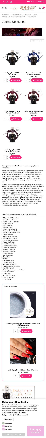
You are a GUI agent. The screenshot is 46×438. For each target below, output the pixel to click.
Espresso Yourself (8, 277)
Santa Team (6, 273)
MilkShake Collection (9, 251)
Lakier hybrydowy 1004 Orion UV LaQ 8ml (33, 112)
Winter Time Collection (10, 229)
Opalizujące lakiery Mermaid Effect (14, 270)
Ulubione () (41, 1)
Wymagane (8, 423)
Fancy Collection (8, 253)
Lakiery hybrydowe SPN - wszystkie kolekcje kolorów (19, 214)
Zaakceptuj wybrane (13, 434)
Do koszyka (16, 80)
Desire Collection (8, 260)
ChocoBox (6, 257)
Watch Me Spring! (8, 268)
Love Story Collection (9, 248)
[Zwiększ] (7, 79)
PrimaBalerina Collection (10, 240)
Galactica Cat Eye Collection (12, 231)
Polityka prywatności (21, 415)
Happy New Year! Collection (11, 266)
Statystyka (8, 426)
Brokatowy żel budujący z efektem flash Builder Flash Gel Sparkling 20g (23, 324)
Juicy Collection (8, 225)
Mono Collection (8, 223)
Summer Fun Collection (10, 238)
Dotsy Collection (8, 234)
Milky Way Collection (9, 244)
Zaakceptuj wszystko (35, 430)
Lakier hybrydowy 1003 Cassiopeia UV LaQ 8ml (12, 150)
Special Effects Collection (11, 221)
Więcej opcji (8, 419)
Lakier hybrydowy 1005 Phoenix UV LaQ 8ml (12, 112)
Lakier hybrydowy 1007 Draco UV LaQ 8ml (12, 73)
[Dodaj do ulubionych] (11, 70)
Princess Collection (9, 249)
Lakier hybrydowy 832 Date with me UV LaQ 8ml (23, 370)
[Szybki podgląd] (13, 70)
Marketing (8, 429)
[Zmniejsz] (7, 81)
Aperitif (5, 259)
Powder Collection (8, 272)
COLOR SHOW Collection (10, 218)
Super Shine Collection (10, 220)
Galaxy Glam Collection (10, 236)
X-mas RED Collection (10, 264)
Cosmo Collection (8, 262)
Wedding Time (7, 227)
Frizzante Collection (9, 275)
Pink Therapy (7, 279)
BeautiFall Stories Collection (11, 233)
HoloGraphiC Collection (10, 246)
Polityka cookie (7, 415)
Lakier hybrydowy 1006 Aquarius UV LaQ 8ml (33, 73)
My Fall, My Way (8, 255)
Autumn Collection (9, 242)
